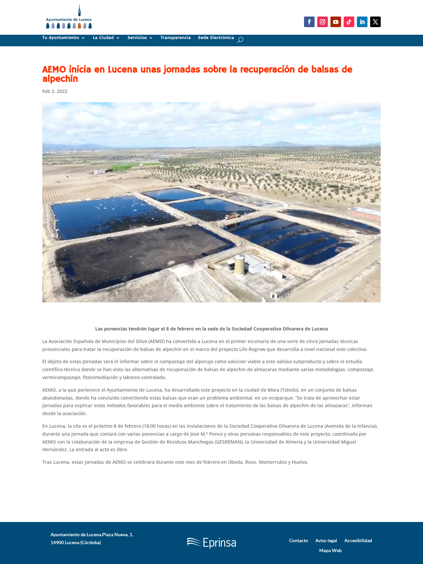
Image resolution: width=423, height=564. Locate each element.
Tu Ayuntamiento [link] (60, 38)
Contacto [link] (298, 540)
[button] (309, 22)
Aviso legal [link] (326, 540)
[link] (69, 31)
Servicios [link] (137, 38)
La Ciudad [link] (103, 38)
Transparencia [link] (176, 38)
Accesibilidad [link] (358, 540)
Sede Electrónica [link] (216, 38)
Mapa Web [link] (330, 550)
